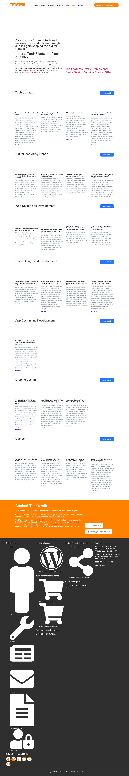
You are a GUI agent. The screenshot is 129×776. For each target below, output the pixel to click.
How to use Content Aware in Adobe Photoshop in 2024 (76, 401)
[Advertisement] (64, 24)
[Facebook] (8, 759)
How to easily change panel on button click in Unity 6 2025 (51, 282)
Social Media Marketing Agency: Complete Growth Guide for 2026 (102, 175)
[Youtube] (29, 759)
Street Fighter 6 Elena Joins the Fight (26, 460)
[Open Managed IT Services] (62, 5)
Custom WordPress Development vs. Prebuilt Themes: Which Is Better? (75, 227)
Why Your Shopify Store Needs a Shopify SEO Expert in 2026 (26, 229)
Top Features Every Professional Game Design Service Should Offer (88, 70)
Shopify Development (61, 524)
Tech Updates (24, 92)
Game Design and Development (36, 261)
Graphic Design (25, 379)
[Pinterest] (8, 764)
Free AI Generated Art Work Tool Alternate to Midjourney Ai (52, 401)
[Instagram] (13, 759)
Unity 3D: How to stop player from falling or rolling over (101, 282)
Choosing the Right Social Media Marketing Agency (52, 175)
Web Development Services (47, 630)
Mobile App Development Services (75, 586)
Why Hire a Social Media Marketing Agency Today (74, 175)
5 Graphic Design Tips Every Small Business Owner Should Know (25, 401)
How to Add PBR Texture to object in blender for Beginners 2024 (76, 283)
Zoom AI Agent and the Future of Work (26, 113)
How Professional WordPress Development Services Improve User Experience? (102, 227)
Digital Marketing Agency (47, 520)
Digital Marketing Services (76, 543)
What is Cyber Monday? (74, 113)
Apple (30, 70)
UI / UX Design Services (46, 634)
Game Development (73, 581)
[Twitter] (24, 759)
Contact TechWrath (31, 505)
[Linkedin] (19, 759)
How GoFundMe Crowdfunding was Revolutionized (101, 113)
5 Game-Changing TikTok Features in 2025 (49, 113)
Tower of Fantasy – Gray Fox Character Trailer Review (50, 460)
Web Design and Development (35, 205)
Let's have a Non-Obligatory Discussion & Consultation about (46, 510)
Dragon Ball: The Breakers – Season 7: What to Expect (75, 460)
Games (20, 438)
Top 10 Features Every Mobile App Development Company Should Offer (25, 342)
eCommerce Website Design (47, 576)
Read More (106, 93)
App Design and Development (35, 320)
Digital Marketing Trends (31, 154)
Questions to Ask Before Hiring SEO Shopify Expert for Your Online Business (51, 231)
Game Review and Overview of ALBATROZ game (101, 460)
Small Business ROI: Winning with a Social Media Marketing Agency (25, 175)
